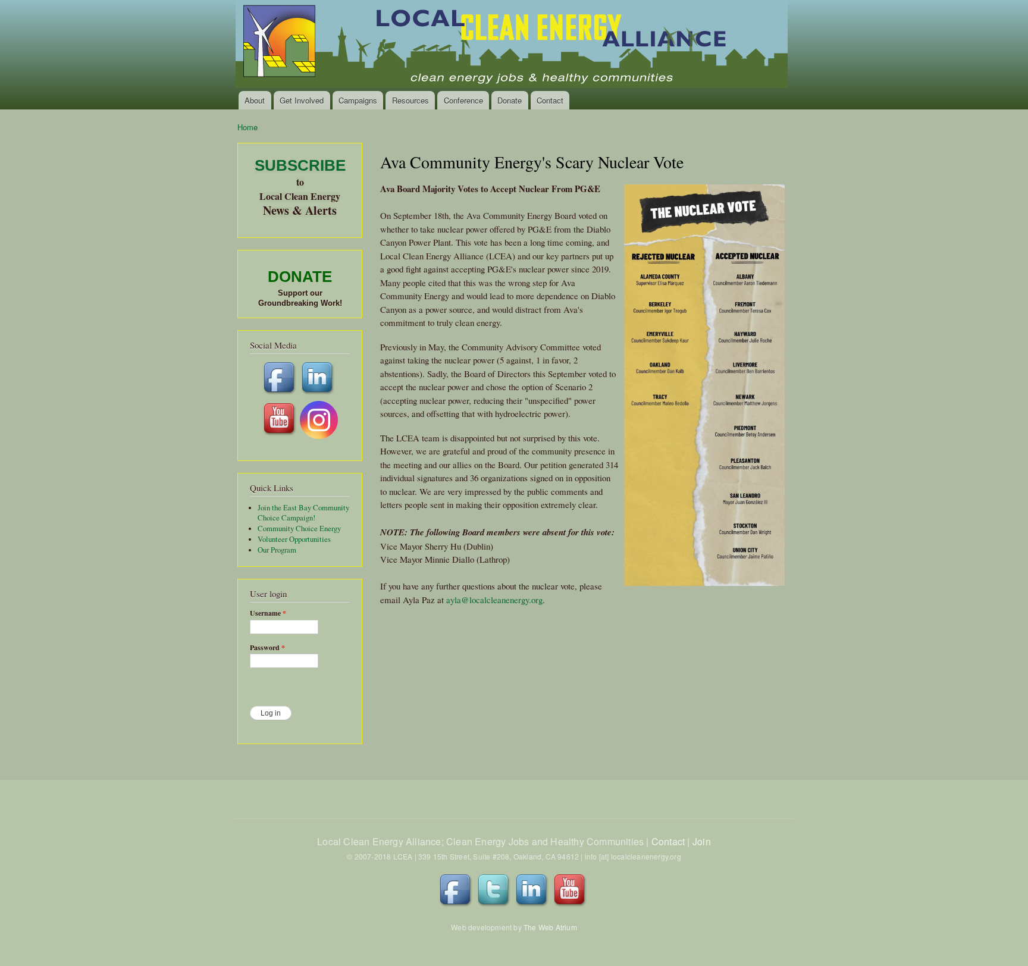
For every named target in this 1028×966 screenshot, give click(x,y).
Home (247, 127)
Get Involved (302, 100)
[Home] (512, 45)
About (255, 100)
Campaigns (358, 100)
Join (701, 841)
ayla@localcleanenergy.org (494, 600)
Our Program (277, 550)
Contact (550, 100)
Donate (509, 100)
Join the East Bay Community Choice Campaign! (303, 513)
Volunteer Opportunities (294, 539)
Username (268, 613)
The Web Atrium (550, 927)
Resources (410, 100)
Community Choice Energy (299, 528)
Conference (463, 100)
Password (267, 648)
